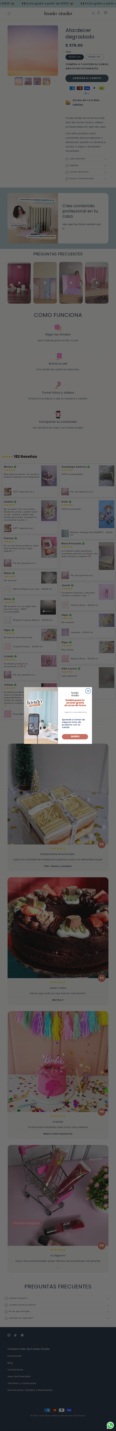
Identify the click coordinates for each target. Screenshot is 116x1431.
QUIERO (75, 737)
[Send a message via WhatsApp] (110, 1425)
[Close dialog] (88, 691)
